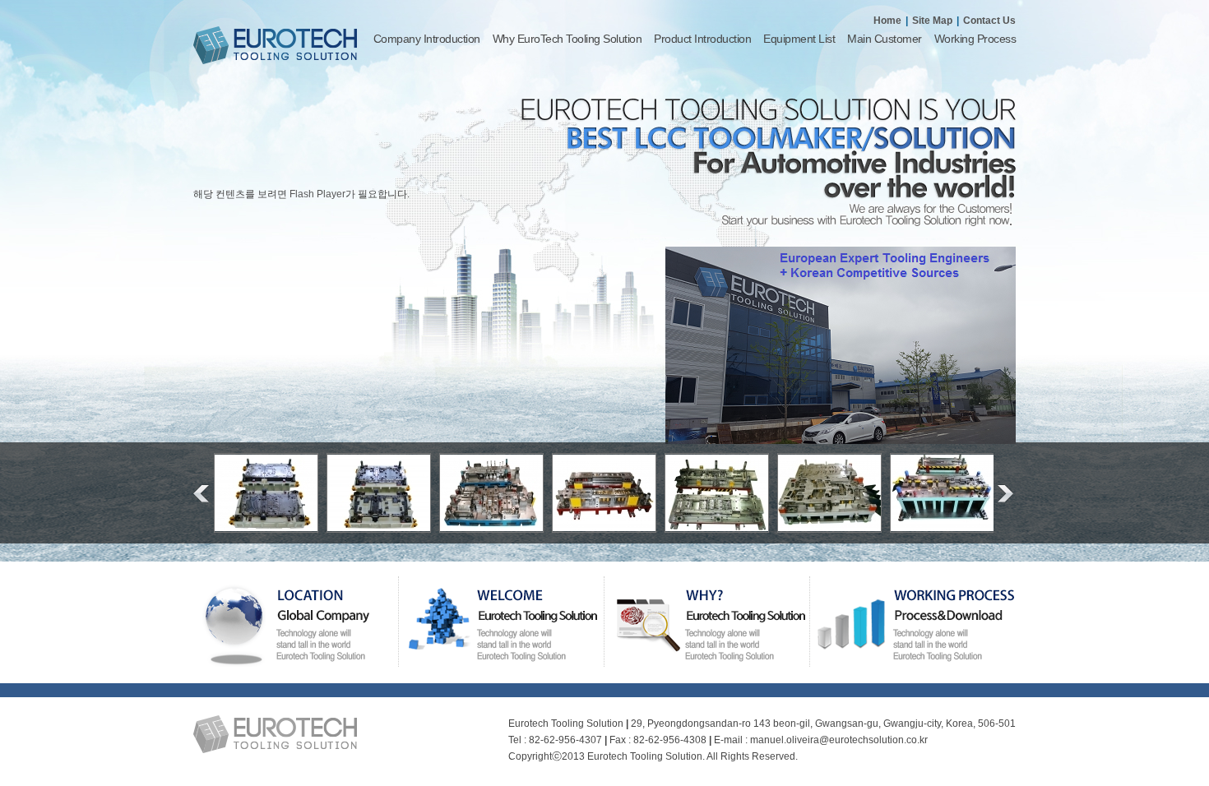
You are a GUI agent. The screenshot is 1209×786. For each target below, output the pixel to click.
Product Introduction (702, 38)
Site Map (932, 20)
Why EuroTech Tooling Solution (567, 38)
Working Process (975, 38)
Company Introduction (426, 38)
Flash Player (317, 194)
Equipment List (799, 38)
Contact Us (989, 20)
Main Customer (884, 38)
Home (887, 20)
